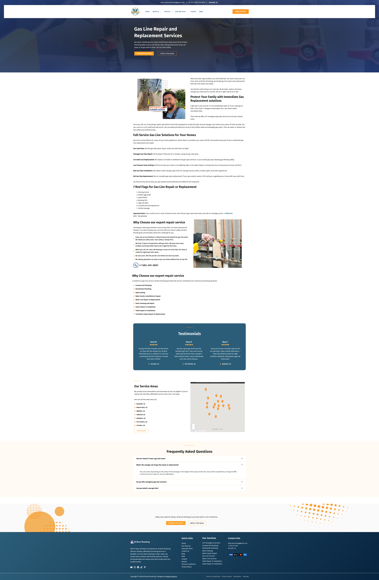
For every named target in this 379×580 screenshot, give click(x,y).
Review (184, 562)
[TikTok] (141, 567)
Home (147, 11)
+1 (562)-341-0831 (199, 2)
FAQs (183, 556)
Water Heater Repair (209, 553)
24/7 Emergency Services (211, 543)
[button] (160, 11)
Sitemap (246, 576)
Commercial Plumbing (210, 545)
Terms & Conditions (189, 564)
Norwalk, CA (213, 2)
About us (156, 11)
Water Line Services (209, 559)
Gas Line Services (208, 556)
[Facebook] (138, 567)
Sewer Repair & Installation (212, 564)
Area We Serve (180, 11)
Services (167, 11)
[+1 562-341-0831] (135, 265)
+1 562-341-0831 (148, 265)
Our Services (186, 546)
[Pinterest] (145, 567)
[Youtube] (131, 567)
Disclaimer (237, 576)
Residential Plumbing (210, 548)
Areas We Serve (187, 548)
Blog (201, 11)
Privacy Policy (187, 567)
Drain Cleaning (207, 551)
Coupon (184, 559)
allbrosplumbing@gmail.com (174, 2)
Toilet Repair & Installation (212, 561)
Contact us (185, 551)
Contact (193, 11)
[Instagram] (135, 567)
